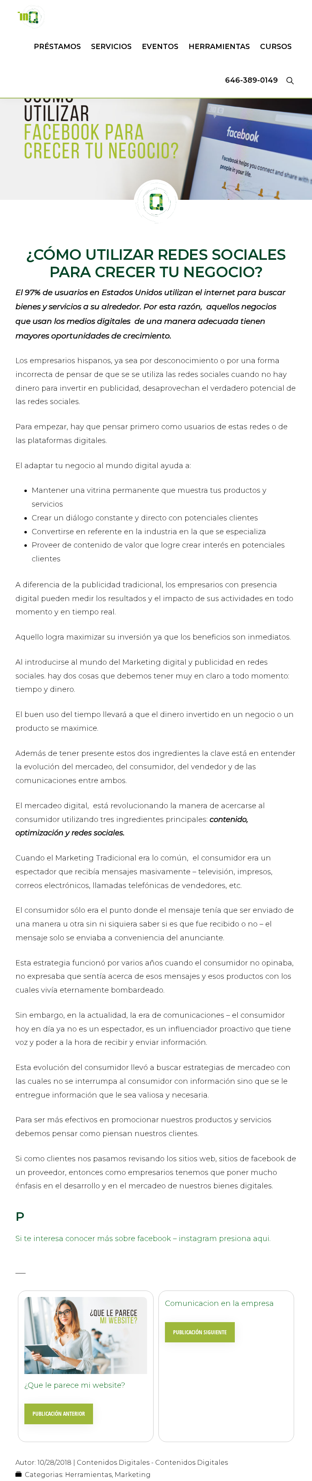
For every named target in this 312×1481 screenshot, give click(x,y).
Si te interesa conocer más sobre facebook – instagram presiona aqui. (143, 1238)
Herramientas (88, 1475)
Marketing (133, 1475)
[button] (290, 80)
